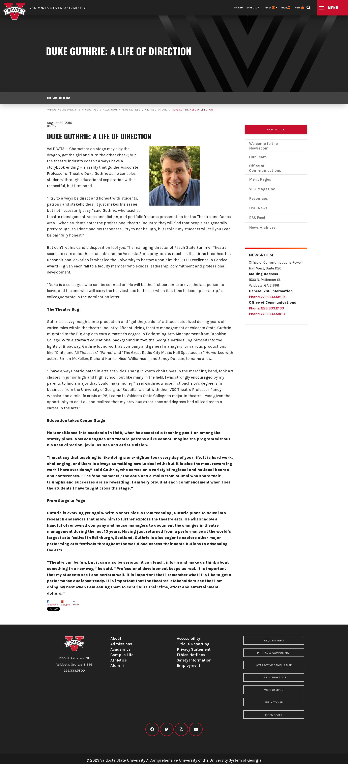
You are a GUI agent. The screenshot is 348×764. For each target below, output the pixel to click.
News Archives (131, 109)
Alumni (117, 665)
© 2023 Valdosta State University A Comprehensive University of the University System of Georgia (174, 760)
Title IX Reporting (193, 644)
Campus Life (121, 655)
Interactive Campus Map (274, 665)
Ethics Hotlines (191, 655)
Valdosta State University (63, 109)
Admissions (121, 644)
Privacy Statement (194, 649)
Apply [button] (268, 7)
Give (284, 7)
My (238, 7)
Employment (188, 665)
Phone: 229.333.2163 (266, 308)
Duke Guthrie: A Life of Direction (192, 109)
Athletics (118, 660)
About (115, 638)
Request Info (274, 640)
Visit (297, 7)
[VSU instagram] (181, 729)
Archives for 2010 (156, 109)
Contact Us (275, 129)
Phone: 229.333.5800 (267, 297)
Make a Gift (273, 714)
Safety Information (194, 660)
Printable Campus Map (273, 652)
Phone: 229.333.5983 (267, 314)
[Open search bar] (308, 6)
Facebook (52, 604)
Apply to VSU (273, 702)
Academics (120, 649)
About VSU (91, 109)
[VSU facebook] (152, 729)
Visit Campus (273, 690)
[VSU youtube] (196, 729)
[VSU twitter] (166, 729)
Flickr (76, 604)
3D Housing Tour (273, 677)
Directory (254, 7)
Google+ (65, 604)
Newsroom (58, 98)
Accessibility (188, 638)
